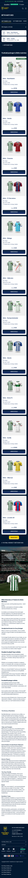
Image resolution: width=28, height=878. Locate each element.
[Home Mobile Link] (5, 8)
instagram (9, 851)
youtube (13, 851)
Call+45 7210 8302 (18, 1)
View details (14, 92)
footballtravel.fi (6, 872)
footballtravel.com (6, 865)
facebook (3, 851)
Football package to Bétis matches (13, 542)
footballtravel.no (6, 870)
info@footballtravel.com (17, 833)
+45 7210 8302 (17, 830)
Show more (14, 537)
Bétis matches (8, 45)
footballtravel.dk (6, 868)
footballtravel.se (6, 874)
